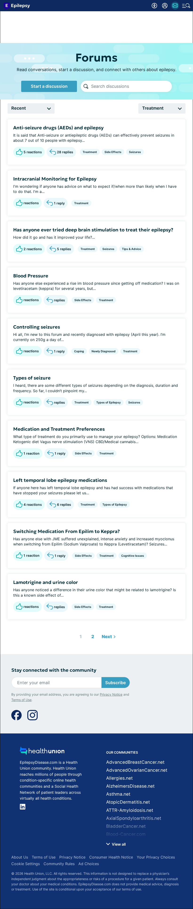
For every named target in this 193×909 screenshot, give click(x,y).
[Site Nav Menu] (186, 5)
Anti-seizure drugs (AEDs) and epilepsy (58, 128)
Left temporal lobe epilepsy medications (60, 480)
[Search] (86, 86)
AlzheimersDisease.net (130, 786)
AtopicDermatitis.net (128, 802)
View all (118, 844)
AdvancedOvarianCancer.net (136, 770)
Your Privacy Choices (156, 857)
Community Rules (59, 863)
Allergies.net (119, 778)
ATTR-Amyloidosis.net (129, 810)
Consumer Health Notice (111, 857)
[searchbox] (131, 86)
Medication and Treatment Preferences (59, 429)
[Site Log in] (165, 5)
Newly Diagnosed (104, 351)
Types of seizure (32, 378)
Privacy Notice (111, 694)
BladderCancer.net (126, 826)
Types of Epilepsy (108, 402)
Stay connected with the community (53, 670)
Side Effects (113, 152)
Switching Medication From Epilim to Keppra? (66, 531)
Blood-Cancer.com (126, 834)
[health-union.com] (42, 752)
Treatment (90, 152)
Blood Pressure (30, 276)
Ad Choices (88, 863)
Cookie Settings (25, 863)
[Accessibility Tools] (154, 5)
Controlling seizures (36, 327)
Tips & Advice (131, 249)
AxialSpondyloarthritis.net (133, 818)
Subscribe (115, 682)
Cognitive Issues (132, 555)
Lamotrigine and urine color (45, 582)
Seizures (135, 152)
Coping (79, 351)
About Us (19, 857)
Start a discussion (49, 86)
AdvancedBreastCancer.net (135, 762)
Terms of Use (21, 700)
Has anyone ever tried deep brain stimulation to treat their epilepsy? (93, 230)
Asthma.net (118, 794)
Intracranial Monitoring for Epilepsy (54, 179)
